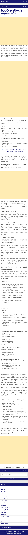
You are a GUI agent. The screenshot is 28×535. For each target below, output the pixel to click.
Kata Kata (3, 505)
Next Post (4, 470)
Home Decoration (5, 503)
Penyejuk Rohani (5, 516)
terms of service (17, 533)
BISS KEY (3, 489)
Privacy (23, 531)
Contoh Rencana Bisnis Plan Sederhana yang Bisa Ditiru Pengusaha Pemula (12, 12)
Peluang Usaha (4, 512)
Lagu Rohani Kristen (6, 507)
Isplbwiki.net (4, 1)
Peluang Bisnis (4, 509)
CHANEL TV (4, 493)
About (14, 531)
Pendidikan (3, 514)
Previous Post (22, 470)
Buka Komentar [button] (14, 479)
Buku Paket (4, 491)
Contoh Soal (4, 496)
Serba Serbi (4, 519)
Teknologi (3, 521)
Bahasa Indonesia (5, 487)
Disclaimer (9, 533)
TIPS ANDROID (4, 523)
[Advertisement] (14, 31)
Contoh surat (4, 498)
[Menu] (24, 1)
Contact (18, 531)
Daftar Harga (4, 500)
